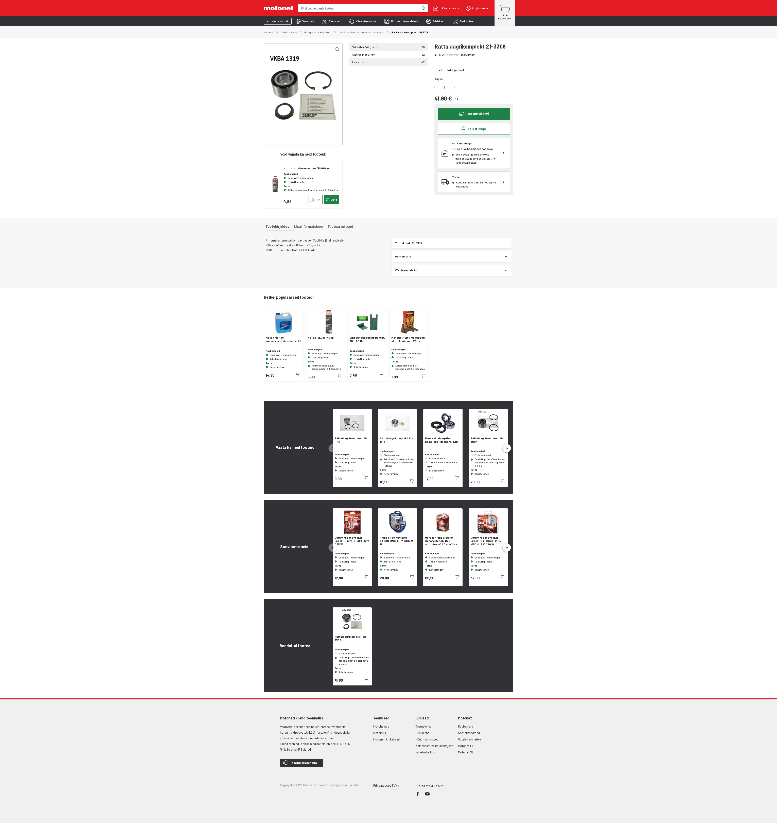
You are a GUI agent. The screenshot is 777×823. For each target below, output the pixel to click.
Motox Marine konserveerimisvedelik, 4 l (283, 339)
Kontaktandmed (469, 733)
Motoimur (379, 733)
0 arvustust (468, 54)
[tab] (305, 21)
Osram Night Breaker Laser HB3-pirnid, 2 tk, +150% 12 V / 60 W (485, 541)
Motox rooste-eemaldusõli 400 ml (306, 168)
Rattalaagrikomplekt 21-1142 (350, 440)
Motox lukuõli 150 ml (321, 337)
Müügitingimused (426, 739)
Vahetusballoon (425, 752)
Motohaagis (381, 726)
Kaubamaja (465, 726)
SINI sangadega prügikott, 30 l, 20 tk (367, 339)
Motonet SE (466, 752)
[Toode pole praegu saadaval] (457, 477)
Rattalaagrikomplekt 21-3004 (486, 440)
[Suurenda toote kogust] (451, 87)
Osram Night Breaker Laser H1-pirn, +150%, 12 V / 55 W (351, 541)
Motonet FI (465, 746)
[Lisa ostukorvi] (297, 374)
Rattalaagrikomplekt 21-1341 (396, 440)
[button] (506, 448)
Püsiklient (422, 733)
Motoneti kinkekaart (386, 739)
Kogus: (438, 78)
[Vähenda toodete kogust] (438, 87)
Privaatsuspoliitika (386, 785)
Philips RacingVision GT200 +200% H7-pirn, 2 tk (396, 541)
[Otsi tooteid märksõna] (423, 8)
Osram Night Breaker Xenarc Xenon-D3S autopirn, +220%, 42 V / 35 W (441, 541)
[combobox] (359, 8)
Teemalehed (423, 726)
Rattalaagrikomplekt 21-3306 (350, 638)
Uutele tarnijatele (469, 739)
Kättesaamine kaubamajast (434, 746)
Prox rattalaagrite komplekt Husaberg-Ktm (442, 440)
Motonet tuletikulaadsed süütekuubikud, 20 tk (408, 339)
